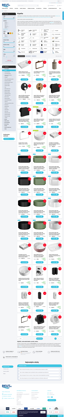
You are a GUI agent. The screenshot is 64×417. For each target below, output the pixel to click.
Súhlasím (42, 412)
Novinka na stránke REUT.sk (35, 392)
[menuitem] (5, 8)
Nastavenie (21, 415)
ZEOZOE (6, 117)
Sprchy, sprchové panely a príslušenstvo (8, 75)
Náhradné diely (7, 106)
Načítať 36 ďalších (39, 338)
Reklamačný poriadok (20, 404)
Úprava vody (6, 111)
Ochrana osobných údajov (35, 397)
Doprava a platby (19, 397)
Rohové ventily (7, 96)
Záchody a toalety (7, 85)
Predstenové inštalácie (8, 80)
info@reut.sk (52, 22)
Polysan (39, 17)
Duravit (18, 17)
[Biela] (6, 33)
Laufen (37, 17)
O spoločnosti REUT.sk (20, 392)
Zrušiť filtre (9, 60)
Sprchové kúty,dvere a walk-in (9, 82)
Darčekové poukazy (7, 114)
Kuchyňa (5, 119)
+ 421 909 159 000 (51, 394)
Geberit (21, 17)
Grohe (23, 17)
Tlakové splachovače (7, 95)
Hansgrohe (26, 17)
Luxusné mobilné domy (7, 127)
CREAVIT (6, 27)
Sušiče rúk (6, 101)
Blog (17, 400)
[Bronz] (12, 33)
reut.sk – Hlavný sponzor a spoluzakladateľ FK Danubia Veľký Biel (23, 394)
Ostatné (6, 36)
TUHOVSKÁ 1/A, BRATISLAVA (7, 394)
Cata (6, 25)
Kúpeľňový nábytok (7, 90)
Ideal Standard (30, 17)
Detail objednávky (19, 396)
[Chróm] (4, 33)
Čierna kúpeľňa (6, 68)
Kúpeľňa (5, 70)
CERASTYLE (7, 26)
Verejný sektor (7, 109)
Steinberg (44, 17)
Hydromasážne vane (7, 88)
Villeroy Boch (48, 17)
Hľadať (38, 5)
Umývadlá (6, 77)
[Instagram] (50, 397)
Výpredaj (5, 125)
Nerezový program (7, 98)
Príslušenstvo (6, 104)
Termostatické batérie (8, 73)
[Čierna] (8, 33)
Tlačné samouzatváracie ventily (9, 103)
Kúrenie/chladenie (7, 122)
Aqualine (6, 22)
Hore (20, 338)
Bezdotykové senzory (8, 93)
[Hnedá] (10, 33)
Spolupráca (33, 395)
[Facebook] (48, 397)
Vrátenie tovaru (19, 403)
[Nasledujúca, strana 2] (58, 339)
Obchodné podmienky (34, 394)
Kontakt (18, 399)
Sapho (42, 17)
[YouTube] (52, 397)
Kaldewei (34, 17)
